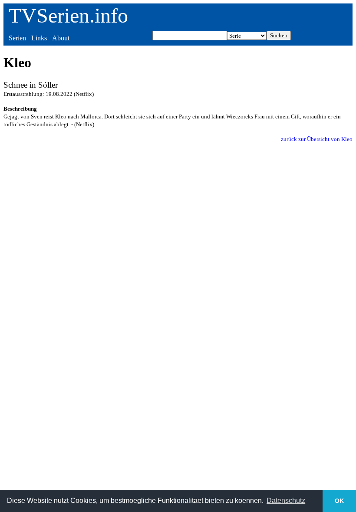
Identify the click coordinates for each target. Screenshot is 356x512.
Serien (17, 38)
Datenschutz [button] (286, 500)
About (60, 38)
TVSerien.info (68, 15)
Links (39, 38)
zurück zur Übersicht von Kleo (317, 139)
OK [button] (339, 500)
